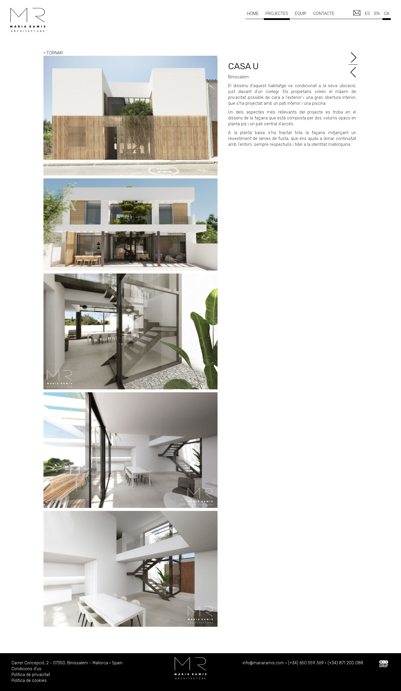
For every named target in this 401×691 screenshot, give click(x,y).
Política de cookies (29, 680)
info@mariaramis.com (263, 662)
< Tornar (53, 52)
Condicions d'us (26, 668)
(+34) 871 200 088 (345, 662)
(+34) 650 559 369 (306, 662)
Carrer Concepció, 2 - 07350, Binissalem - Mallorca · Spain (66, 662)
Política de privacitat (30, 674)
